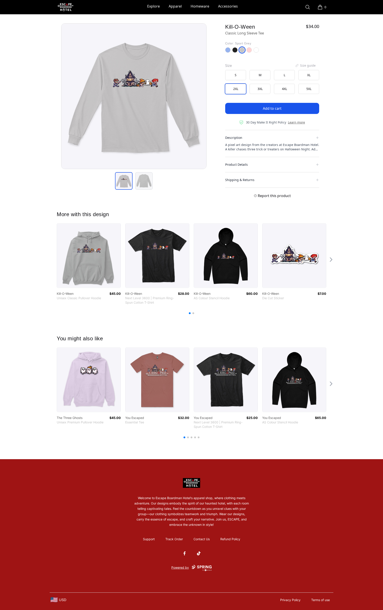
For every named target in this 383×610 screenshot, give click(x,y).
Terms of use (320, 600)
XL (309, 75)
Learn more (296, 122)
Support (149, 539)
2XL (235, 89)
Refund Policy (230, 539)
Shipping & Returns (239, 180)
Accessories (228, 6)
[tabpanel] (134, 96)
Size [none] (228, 65)
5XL (308, 89)
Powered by (180, 567)
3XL (260, 89)
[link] (89, 255)
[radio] (235, 75)
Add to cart (272, 108)
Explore (153, 6)
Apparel (175, 6)
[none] (305, 65)
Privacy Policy (290, 600)
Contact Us (201, 539)
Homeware (200, 6)
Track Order (174, 539)
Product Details (236, 164)
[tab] (123, 181)
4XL (284, 89)
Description (233, 138)
